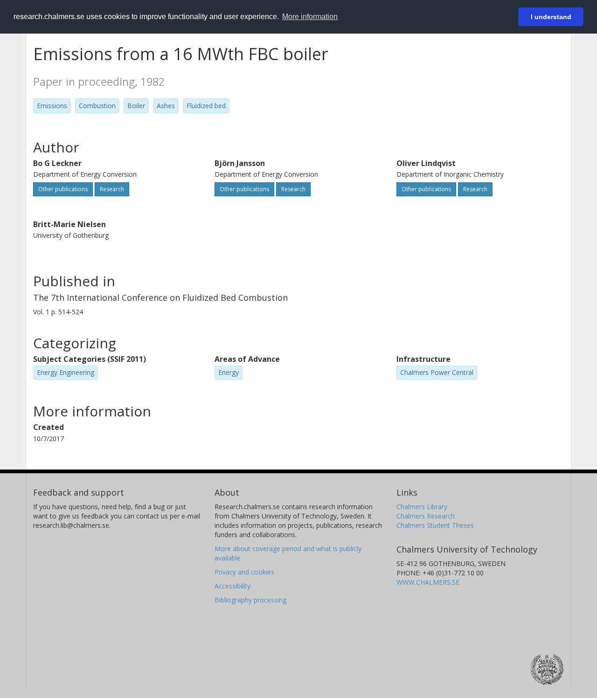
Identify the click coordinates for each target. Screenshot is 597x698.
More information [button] (310, 17)
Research (112, 189)
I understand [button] (551, 17)
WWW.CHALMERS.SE (427, 582)
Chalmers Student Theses (435, 525)
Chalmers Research (425, 515)
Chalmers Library (421, 506)
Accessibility (232, 585)
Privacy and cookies (244, 571)
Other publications (63, 189)
